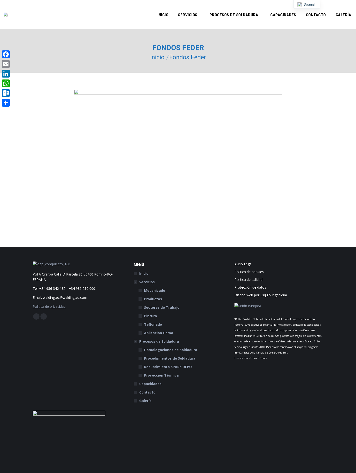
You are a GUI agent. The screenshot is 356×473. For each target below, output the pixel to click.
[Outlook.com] (6, 93)
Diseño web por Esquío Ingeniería (260, 295)
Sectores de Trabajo (161, 307)
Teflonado (153, 324)
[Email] (6, 64)
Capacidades (150, 383)
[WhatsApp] (6, 83)
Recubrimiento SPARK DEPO (168, 366)
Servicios (147, 282)
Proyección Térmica (161, 375)
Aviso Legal (243, 264)
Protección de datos (250, 287)
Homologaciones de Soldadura (170, 349)
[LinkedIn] (6, 74)
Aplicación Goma (158, 333)
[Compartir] (6, 103)
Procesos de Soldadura (159, 341)
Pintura (150, 316)
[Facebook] (6, 54)
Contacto (147, 392)
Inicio (143, 273)
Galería (145, 400)
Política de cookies (249, 271)
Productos (153, 299)
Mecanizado (154, 290)
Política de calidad (248, 279)
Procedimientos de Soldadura (169, 358)
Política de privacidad (49, 306)
